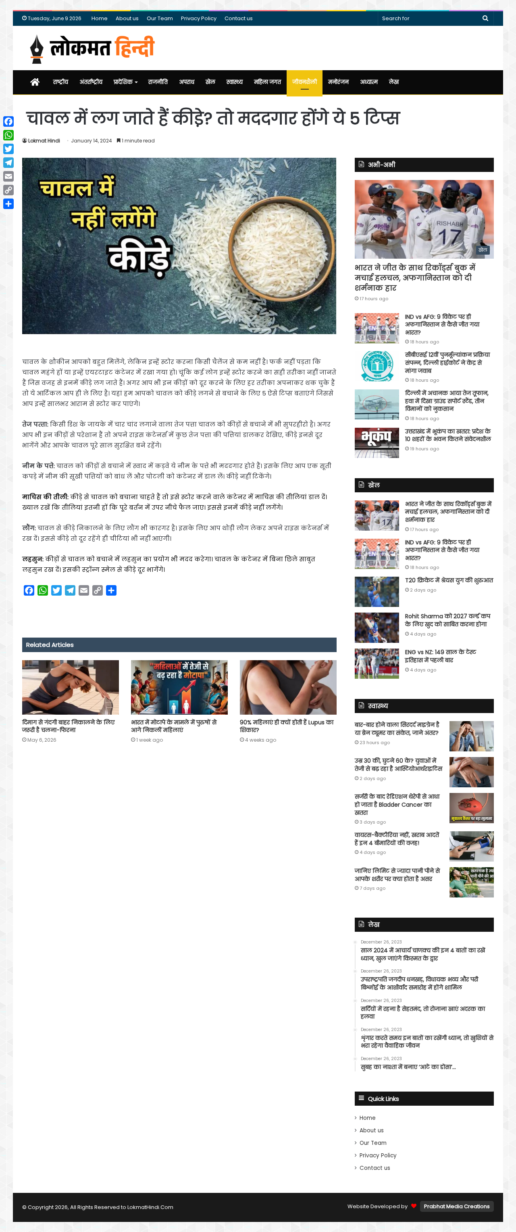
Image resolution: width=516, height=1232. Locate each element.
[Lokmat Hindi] (91, 48)
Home (100, 18)
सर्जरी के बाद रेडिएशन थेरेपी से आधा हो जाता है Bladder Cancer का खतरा (397, 804)
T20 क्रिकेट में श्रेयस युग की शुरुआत (449, 580)
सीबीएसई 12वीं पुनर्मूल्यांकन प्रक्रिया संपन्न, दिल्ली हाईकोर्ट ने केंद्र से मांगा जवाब (447, 362)
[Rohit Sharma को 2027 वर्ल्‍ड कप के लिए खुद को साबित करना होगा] (377, 628)
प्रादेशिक (123, 82)
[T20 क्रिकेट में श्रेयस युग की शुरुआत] (377, 592)
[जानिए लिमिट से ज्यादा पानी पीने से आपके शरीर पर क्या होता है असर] (471, 882)
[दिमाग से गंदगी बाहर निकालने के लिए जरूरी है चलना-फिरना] (70, 687)
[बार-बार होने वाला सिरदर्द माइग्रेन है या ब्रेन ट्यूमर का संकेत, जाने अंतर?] (471, 736)
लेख (394, 82)
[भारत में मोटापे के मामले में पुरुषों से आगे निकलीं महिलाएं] (179, 687)
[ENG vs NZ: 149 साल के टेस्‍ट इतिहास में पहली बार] (377, 663)
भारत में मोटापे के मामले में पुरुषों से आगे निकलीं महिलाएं (173, 726)
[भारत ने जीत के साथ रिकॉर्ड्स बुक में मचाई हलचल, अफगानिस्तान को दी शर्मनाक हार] (377, 515)
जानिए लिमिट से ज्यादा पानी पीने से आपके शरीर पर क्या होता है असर (397, 875)
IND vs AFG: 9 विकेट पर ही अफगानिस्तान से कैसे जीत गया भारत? (442, 325)
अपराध (186, 82)
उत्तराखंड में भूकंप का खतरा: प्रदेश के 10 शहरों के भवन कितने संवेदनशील (448, 435)
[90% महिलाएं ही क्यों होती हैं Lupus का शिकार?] (288, 687)
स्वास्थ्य (235, 82)
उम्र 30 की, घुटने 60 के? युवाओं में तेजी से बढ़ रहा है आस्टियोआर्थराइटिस (398, 765)
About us (127, 18)
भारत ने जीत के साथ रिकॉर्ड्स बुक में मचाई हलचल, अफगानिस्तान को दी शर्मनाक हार (415, 278)
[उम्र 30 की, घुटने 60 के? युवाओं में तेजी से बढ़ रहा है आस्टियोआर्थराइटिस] (471, 772)
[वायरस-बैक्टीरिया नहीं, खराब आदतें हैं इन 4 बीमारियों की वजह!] (471, 846)
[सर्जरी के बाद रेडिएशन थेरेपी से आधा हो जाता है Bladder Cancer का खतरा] (471, 808)
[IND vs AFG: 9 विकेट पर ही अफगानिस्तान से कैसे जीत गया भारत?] (377, 328)
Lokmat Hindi (44, 140)
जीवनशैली (304, 82)
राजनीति (158, 82)
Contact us (239, 18)
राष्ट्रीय (60, 82)
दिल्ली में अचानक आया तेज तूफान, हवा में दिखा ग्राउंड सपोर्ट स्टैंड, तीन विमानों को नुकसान (447, 401)
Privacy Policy (198, 18)
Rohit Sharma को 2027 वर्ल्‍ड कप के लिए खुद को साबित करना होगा (447, 620)
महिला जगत (267, 82)
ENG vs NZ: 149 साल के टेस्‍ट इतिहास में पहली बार (440, 656)
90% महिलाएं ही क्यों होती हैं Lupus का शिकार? (286, 726)
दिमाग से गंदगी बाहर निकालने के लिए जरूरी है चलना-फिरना (68, 726)
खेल (210, 82)
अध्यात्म (369, 82)
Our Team (160, 18)
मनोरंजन (338, 82)
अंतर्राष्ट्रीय (90, 82)
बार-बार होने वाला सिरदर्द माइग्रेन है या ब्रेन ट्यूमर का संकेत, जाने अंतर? (397, 729)
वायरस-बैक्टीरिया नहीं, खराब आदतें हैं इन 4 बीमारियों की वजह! (397, 839)
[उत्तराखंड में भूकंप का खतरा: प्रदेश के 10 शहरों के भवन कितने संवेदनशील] (377, 443)
